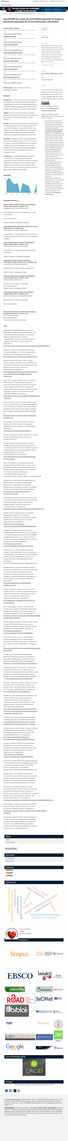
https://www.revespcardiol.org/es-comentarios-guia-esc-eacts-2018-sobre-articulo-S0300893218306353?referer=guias (20, 374)
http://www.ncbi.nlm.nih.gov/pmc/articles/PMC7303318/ (20, 356)
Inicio (5, 13)
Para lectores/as (10, 858)
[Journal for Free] (58, 1041)
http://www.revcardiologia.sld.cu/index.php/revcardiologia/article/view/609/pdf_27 (28, 800)
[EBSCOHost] (20, 985)
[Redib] (58, 978)
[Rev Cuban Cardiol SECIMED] (44, 1001)
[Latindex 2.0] (44, 980)
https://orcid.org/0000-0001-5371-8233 (12, 74)
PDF (45, 29)
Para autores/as (10, 861)
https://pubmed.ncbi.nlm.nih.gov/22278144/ (19, 678)
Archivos (11, 13)
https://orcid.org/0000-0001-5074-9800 (12, 50)
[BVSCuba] (58, 1000)
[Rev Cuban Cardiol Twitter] (15, 1091)
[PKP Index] (58, 990)
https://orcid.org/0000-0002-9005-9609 (12, 42)
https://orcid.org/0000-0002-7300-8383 (12, 33)
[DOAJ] (44, 955)
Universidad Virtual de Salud (40, 1)
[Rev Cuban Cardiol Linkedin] (10, 1091)
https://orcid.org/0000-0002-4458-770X (12, 66)
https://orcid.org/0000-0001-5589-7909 (12, 58)
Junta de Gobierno (24, 929)
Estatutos (22, 931)
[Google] (15, 1050)
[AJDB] (44, 1040)
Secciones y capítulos (25, 933)
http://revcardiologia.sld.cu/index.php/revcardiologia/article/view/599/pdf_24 (27, 346)
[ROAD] (20, 1003)
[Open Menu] (3, 8)
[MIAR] (9, 1025)
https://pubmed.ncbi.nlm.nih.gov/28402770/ (17, 691)
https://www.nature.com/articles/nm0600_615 (17, 431)
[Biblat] (17, 1016)
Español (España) (10, 842)
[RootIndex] (20, 1040)
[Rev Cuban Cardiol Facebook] (6, 1091)
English (8, 839)
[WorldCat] (58, 1049)
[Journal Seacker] (44, 1049)
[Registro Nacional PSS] (44, 1012)
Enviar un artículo (11, 848)
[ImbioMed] (15, 992)
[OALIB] (58, 1029)
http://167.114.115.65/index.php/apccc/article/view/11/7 (20, 663)
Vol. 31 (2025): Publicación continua (24, 13)
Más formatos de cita (48, 65)
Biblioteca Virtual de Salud (57, 1)
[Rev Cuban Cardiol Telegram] (18, 1091)
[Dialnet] (58, 956)
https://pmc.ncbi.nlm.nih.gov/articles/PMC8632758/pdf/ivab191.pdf (24, 509)
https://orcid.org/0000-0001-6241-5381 (12, 82)
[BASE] (42, 1025)
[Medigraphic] (44, 992)
